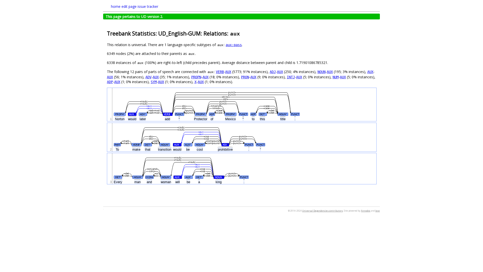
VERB (220, 72)
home (115, 6)
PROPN (196, 77)
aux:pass (234, 45)
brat (377, 210)
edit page (129, 6)
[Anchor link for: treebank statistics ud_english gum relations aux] (243, 33)
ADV (148, 77)
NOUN (321, 72)
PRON (245, 77)
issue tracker (148, 6)
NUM (336, 77)
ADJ (273, 72)
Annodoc (365, 210)
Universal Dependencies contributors (322, 210)
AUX (228, 72)
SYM (154, 82)
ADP (110, 82)
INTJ (291, 77)
